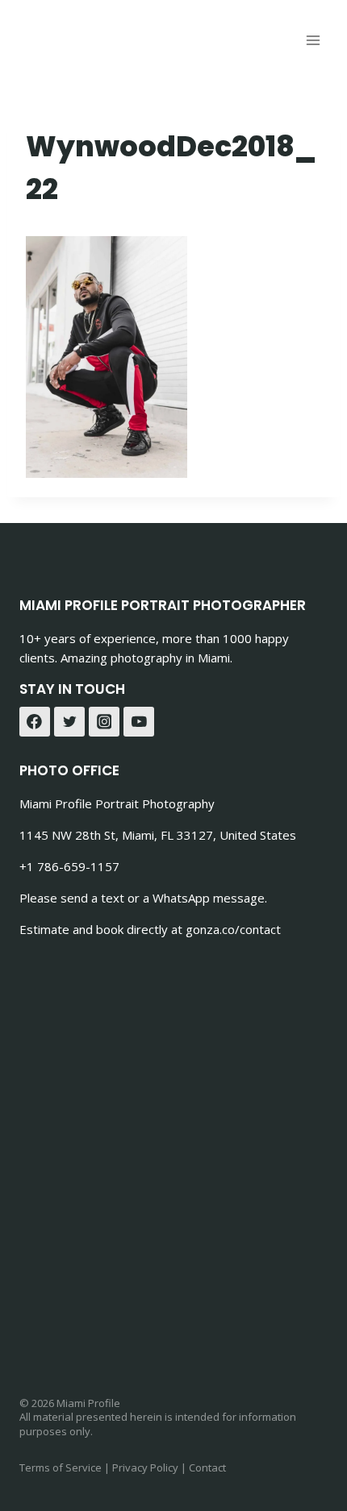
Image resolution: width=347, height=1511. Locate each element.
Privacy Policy (145, 1467)
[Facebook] (34, 722)
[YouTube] (138, 722)
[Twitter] (69, 722)
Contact (207, 1467)
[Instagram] (104, 722)
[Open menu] (313, 39)
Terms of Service (60, 1467)
